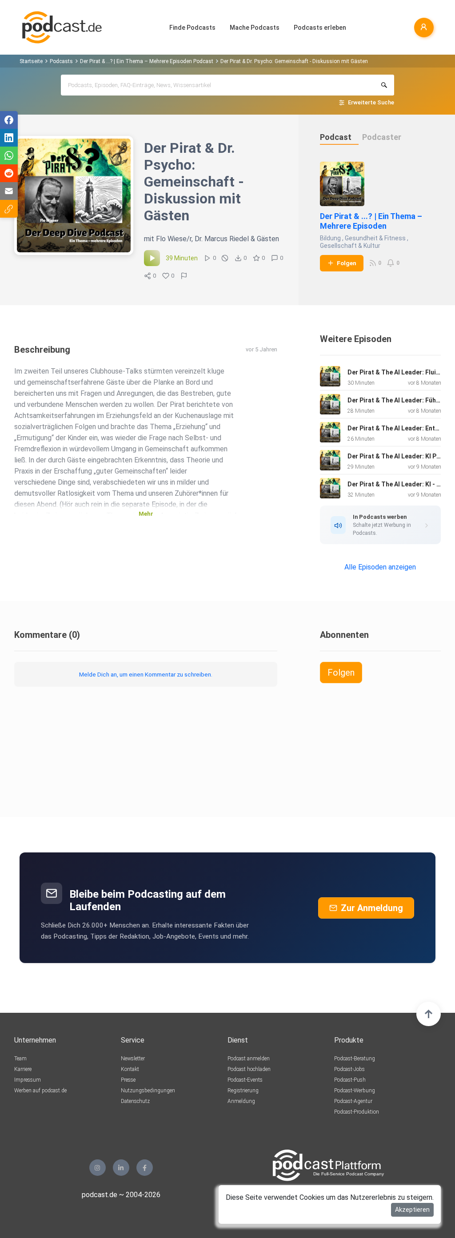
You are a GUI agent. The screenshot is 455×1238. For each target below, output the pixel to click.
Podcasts (61, 61)
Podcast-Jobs (349, 1069)
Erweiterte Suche (371, 102)
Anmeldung (241, 1101)
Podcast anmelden (249, 1058)
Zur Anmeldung (372, 908)
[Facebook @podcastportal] (144, 1167)
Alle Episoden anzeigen (380, 567)
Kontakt (130, 1069)
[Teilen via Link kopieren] (9, 209)
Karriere (23, 1069)
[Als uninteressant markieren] (224, 258)
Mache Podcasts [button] (254, 27)
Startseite (31, 61)
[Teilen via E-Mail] (9, 191)
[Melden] (184, 275)
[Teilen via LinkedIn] (9, 138)
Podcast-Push (350, 1080)
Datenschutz (135, 1101)
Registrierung (243, 1090)
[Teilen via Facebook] (9, 120)
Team (20, 1058)
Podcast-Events (245, 1080)
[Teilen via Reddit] (9, 173)
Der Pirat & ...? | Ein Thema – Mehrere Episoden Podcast (146, 61)
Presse (128, 1080)
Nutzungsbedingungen (148, 1090)
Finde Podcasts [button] (192, 27)
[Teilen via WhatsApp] (9, 155)
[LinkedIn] (121, 1167)
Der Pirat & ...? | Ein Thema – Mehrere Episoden (371, 221)
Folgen (346, 263)
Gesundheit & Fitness (375, 238)
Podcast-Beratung (354, 1058)
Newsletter (133, 1058)
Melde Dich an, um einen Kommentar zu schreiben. (145, 674)
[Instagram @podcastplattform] (97, 1167)
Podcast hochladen (249, 1069)
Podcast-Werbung (354, 1090)
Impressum (27, 1080)
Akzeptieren (412, 1209)
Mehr (146, 513)
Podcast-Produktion (356, 1112)
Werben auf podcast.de (40, 1090)
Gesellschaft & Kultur (350, 245)
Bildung (330, 238)
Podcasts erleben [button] (320, 27)
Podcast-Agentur (353, 1101)
